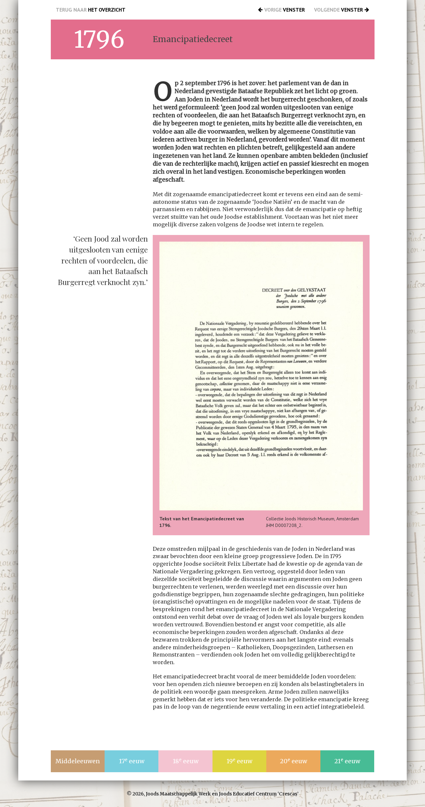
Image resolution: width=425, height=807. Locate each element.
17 (131, 761)
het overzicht (91, 9)
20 (293, 761)
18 (186, 761)
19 (239, 761)
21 (347, 761)
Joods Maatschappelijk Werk (178, 794)
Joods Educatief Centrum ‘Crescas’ (258, 794)
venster (284, 9)
